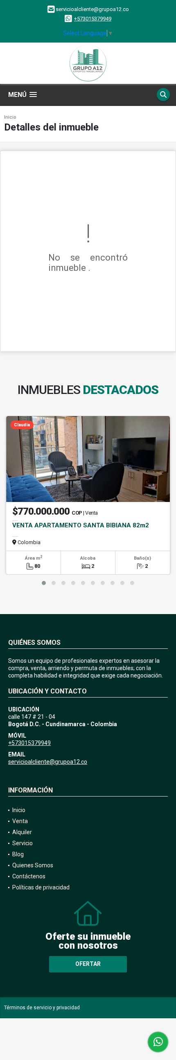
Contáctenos (28, 876)
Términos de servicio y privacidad (42, 1007)
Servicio (22, 843)
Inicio (10, 117)
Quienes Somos (32, 865)
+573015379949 (92, 19)
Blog (18, 854)
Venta (20, 821)
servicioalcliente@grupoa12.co (47, 761)
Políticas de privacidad (41, 887)
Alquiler (22, 832)
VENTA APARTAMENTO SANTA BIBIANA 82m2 (80, 525)
